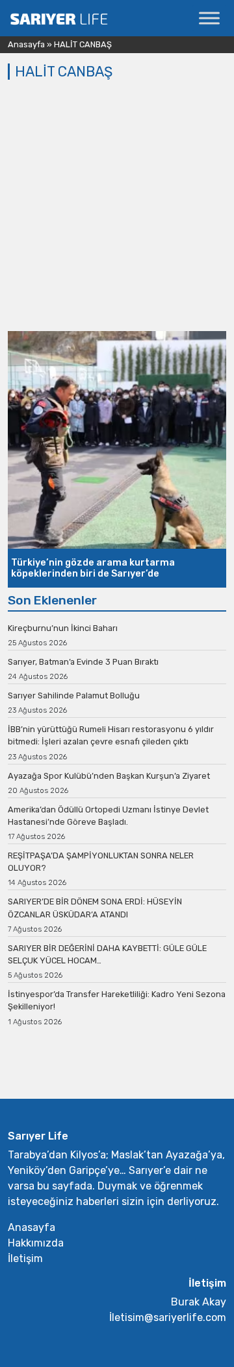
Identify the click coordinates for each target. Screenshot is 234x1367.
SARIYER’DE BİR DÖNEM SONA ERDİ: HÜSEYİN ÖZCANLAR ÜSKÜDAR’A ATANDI (95, 908)
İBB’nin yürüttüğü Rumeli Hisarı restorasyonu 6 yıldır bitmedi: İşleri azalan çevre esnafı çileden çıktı (111, 735)
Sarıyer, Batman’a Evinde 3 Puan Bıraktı (83, 662)
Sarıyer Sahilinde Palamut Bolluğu (74, 695)
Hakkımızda (36, 1243)
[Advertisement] (117, 208)
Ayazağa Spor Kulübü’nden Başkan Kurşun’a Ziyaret (109, 776)
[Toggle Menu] (209, 18)
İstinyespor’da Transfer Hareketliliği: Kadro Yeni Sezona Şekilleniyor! (117, 1000)
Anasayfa (26, 44)
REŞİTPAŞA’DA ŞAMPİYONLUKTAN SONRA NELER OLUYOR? (101, 862)
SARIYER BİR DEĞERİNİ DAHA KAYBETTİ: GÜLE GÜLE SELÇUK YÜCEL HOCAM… (107, 954)
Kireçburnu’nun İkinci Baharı (63, 628)
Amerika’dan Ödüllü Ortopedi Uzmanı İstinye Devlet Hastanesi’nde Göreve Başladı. (108, 816)
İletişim (25, 1258)
